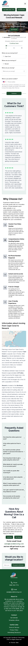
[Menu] (25, 4)
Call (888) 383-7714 (8, 9)
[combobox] (15, 56)
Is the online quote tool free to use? (12, 444)
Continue (14, 93)
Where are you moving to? (9, 60)
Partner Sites (15, 642)
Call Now (9, 537)
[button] (8, 48)
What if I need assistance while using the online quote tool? (12, 484)
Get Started (14, 29)
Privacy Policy (14, 630)
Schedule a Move (14, 620)
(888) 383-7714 (14, 585)
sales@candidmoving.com (14, 544)
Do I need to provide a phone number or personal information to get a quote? (13, 451)
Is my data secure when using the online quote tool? (12, 478)
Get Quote (18, 537)
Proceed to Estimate (18, 565)
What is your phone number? (10, 78)
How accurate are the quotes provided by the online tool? (11, 497)
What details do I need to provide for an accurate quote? (13, 465)
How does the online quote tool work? (12, 438)
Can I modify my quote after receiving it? (11, 471)
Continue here (14, 43)
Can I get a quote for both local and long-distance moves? (13, 490)
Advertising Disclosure (14, 632)
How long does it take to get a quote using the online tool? (12, 459)
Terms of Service (14, 627)
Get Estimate (21, 9)
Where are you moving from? (10, 53)
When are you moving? (8, 68)
